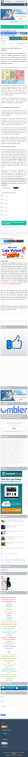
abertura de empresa (17, 462)
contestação (3, 464)
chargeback (12, 454)
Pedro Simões (9, 636)
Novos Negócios (4, 442)
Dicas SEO (12, 447)
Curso (12, 442)
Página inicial (14, 235)
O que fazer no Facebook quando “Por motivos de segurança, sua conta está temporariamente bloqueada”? (16, 560)
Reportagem (3, 454)
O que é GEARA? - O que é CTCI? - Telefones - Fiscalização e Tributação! (15, 526)
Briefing (8, 662)
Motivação (3, 449)
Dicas (2, 440)
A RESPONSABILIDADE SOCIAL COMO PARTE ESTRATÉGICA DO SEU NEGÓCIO (9, 633)
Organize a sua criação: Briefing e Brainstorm (15, 548)
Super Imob (9, 648)
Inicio (4, 43)
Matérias (19, 447)
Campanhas (20, 457)
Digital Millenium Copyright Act (9, 282)
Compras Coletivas (11, 440)
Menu (3, 4)
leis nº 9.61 (11, 280)
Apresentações (4, 457)
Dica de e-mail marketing (6, 444)
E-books (9, 610)
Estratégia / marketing (5, 452)
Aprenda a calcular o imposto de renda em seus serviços (9, 658)
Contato (9, 613)
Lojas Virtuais (9, 667)
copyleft (9, 651)
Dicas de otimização (5, 462)
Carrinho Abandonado (5, 459)
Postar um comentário (8, 227)
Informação (16, 452)
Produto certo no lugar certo (12, 553)
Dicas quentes (17, 444)
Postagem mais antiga (21, 233)
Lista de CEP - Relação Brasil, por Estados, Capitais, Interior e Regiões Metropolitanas (15, 520)
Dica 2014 (15, 459)
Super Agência (9, 680)
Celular (10, 449)
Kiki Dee (11, 755)
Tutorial (9, 618)
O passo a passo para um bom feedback (14, 531)
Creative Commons (9, 646)
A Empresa (8, 641)
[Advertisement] (14, 371)
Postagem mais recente (6, 233)
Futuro (9, 673)
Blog (9, 652)
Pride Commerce (22, 431)
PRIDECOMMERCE (19, 755)
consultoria (20, 454)
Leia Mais (8, 606)
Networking (8, 619)
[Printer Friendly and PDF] (25, 188)
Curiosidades (18, 449)
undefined (6, 196)
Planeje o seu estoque (9, 611)
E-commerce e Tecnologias (16, 752)
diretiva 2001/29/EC (6, 283)
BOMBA (12, 457)
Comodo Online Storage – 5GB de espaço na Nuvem (9, 654)
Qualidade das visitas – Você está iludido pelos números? (9, 626)
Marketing (21, 440)
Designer (19, 442)
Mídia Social (3, 447)
